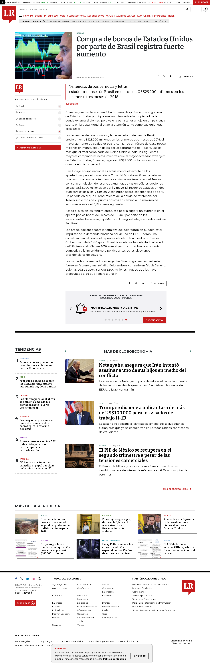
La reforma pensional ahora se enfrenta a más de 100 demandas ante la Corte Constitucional (37, 403)
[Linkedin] (171, 76)
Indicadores (58, 610)
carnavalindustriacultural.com (29, 645)
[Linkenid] (29, 579)
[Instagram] (34, 579)
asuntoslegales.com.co (26, 641)
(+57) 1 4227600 (23, 593)
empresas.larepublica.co (73, 641)
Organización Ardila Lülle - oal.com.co (181, 642)
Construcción (134, 21)
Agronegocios (59, 584)
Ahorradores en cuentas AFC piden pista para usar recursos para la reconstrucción (37, 446)
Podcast (56, 617)
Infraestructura (84, 610)
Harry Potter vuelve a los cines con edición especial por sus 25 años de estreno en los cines (117, 549)
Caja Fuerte (83, 588)
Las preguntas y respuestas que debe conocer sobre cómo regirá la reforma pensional (36, 425)
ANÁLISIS (110, 16)
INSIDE (171, 16)
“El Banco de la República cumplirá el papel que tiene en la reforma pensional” (37, 465)
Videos (80, 625)
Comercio (25, 359)
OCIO (62, 16)
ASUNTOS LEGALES (125, 16)
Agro (22, 377)
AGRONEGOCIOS (95, 16)
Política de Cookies (114, 659)
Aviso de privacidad (142, 595)
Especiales (82, 603)
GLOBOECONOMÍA (76, 16)
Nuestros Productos (142, 588)
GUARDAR (187, 76)
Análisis (105, 584)
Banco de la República (155, 21)
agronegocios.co (49, 641)
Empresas (57, 603)
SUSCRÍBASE (201, 2)
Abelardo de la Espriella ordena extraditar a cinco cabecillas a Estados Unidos (179, 524)
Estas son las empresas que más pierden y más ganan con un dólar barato (36, 365)
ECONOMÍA (40, 16)
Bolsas (44, 540)
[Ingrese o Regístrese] (205, 9)
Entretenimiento (111, 540)
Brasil (44, 515)
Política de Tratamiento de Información (151, 603)
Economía (107, 595)
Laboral (24, 395)
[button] (69, 309)
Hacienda (24, 416)
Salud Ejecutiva (109, 617)
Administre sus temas (30, 147)
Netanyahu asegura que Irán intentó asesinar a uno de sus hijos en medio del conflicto (142, 370)
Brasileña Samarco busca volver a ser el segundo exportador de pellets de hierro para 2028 (55, 525)
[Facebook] (158, 76)
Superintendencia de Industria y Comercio (153, 610)
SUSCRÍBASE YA (154, 320)
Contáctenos (138, 592)
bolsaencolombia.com (128, 641)
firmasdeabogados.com (101, 641)
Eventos (106, 603)
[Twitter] (164, 76)
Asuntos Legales (60, 588)
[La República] (9, 14)
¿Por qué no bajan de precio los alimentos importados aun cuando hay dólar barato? (38, 383)
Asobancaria (118, 21)
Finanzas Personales (87, 606)
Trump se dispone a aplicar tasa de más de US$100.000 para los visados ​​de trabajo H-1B (142, 413)
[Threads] (40, 579)
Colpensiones (78, 21)
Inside (105, 610)
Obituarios (82, 614)
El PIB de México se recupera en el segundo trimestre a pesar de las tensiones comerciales (135, 455)
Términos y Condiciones (144, 599)
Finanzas (56, 606)
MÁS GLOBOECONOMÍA (175, 489)
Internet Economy (61, 614)
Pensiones (94, 21)
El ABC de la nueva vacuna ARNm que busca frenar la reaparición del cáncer (179, 549)
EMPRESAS (53, 16)
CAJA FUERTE (144, 16)
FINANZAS (28, 16)
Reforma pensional (59, 21)
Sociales (56, 625)
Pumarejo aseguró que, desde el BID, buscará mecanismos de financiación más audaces (116, 525)
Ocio (104, 614)
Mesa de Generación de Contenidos (150, 584)
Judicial (168, 515)
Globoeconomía (110, 606)
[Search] (187, 9)
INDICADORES (159, 16)
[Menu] (21, 16)
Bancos (105, 21)
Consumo (57, 595)
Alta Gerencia (84, 584)
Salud (167, 540)
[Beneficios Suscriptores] (196, 9)
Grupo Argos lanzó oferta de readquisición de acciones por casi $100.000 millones (55, 549)
